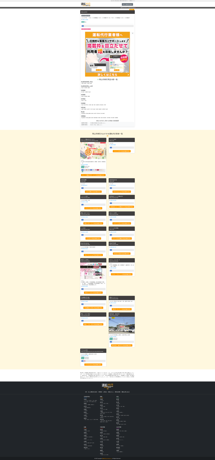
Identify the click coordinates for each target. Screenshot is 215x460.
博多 (118, 430)
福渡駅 (82, 109)
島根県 (101, 432)
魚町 (93, 442)
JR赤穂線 (83, 90)
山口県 (101, 441)
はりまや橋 (106, 454)
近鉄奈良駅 (90, 445)
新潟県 (117, 399)
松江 (102, 433)
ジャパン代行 (113, 139)
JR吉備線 (83, 103)
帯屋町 (102, 454)
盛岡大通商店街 (87, 407)
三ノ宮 (86, 442)
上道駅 (88, 83)
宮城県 (85, 409)
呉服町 (118, 421)
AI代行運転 (84, 180)
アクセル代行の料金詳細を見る (93, 364)
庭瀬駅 (89, 87)
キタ (85, 439)
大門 (90, 401)
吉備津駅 (97, 104)
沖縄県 (117, 450)
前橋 (102, 406)
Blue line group (85, 243)
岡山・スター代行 (85, 314)
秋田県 (85, 412)
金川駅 (88, 109)
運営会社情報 (117, 391)
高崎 (104, 406)
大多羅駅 (86, 91)
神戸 (91, 442)
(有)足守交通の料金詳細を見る (121, 253)
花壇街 (105, 416)
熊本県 (117, 438)
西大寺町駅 (103, 113)
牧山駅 (94, 109)
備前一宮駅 (93, 104)
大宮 (102, 409)
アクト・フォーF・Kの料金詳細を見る (121, 274)
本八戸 (86, 404)
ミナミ (88, 439)
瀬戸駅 (85, 83)
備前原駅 (100, 109)
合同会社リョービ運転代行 (116, 196)
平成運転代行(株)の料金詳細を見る (93, 308)
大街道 (102, 451)
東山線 (82, 111)
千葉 (111, 412)
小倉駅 (125, 430)
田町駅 (99, 117)
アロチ (88, 448)
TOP (86, 391)
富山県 (117, 402)
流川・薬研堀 (106, 439)
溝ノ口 (104, 421)
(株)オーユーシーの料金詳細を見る (122, 309)
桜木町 (118, 403)
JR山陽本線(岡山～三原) (87, 86)
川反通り (86, 413)
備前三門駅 (86, 104)
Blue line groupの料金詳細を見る (93, 255)
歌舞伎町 (101, 417)
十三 (91, 439)
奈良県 (85, 444)
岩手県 (85, 406)
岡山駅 (91, 83)
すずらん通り (86, 401)
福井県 (117, 408)
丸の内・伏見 (123, 424)
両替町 (121, 421)
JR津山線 (83, 107)
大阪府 (85, 438)
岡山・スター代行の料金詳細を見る (93, 324)
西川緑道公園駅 (88, 113)
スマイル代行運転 (114, 228)
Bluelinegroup (113, 180)
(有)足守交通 (113, 243)
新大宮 (86, 445)
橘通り (122, 445)
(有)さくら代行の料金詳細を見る (93, 292)
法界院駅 (103, 109)
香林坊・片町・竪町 (120, 406)
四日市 (86, 430)
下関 (102, 442)
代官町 (104, 433)
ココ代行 (83, 228)
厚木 (111, 420)
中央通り (118, 415)
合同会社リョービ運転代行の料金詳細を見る (122, 207)
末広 (95, 401)
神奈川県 (102, 419)
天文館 (118, 448)
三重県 (85, 429)
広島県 (101, 438)
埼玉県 (101, 408)
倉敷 (104, 436)
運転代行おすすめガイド (124, 7)
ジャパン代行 (84, 196)
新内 (85, 448)
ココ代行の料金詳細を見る (93, 238)
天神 (122, 430)
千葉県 (101, 411)
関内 (104, 420)
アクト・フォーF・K (115, 259)
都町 (118, 442)
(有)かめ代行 (84, 12)
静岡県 (117, 420)
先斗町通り (91, 436)
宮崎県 (117, 444)
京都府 (85, 435)
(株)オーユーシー (114, 297)
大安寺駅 (89, 104)
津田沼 (101, 413)
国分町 (86, 410)
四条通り (86, 436)
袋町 (125, 415)
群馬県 (101, 405)
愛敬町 (118, 433)
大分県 (117, 441)
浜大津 (86, 433)
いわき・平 (91, 419)
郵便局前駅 (96, 117)
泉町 (107, 403)
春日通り (121, 412)
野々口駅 (91, 109)
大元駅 (85, 100)
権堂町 (122, 415)
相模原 (101, 421)
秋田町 (102, 445)
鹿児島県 (118, 447)
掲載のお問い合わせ (126, 391)
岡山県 (130, 7)
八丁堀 (102, 439)
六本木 (108, 416)
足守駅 (105, 104)
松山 (118, 451)
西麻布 (102, 416)
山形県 (85, 415)
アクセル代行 (84, 350)
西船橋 (102, 412)
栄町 (104, 413)
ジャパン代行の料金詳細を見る (93, 208)
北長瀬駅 (85, 87)
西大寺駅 (82, 91)
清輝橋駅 (116, 117)
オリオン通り (103, 403)
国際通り (121, 451)
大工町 (102, 400)
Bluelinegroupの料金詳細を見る (122, 191)
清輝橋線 (83, 116)
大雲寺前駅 (108, 117)
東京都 (101, 415)
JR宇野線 (83, 99)
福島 (95, 419)
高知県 (101, 453)
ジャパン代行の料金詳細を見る (122, 151)
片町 (118, 409)
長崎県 (117, 435)
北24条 (90, 400)
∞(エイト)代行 (113, 213)
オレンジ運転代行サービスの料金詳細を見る (93, 175)
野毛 (102, 420)
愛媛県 (101, 450)
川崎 (106, 420)
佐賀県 (117, 432)
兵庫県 (85, 441)
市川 (108, 412)
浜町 (123, 436)
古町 (118, 400)
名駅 (119, 424)
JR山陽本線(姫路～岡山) (87, 81)
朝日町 (102, 430)
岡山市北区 (83, 15)
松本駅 (127, 415)
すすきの (86, 400)
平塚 (108, 420)
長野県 (117, 414)
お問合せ (105, 391)
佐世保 (121, 436)
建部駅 (85, 109)
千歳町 (124, 421)
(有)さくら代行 (84, 259)
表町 (106, 436)
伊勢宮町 (108, 433)
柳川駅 (92, 113)
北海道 (85, 399)
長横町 (89, 404)
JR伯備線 (83, 94)
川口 (104, 409)
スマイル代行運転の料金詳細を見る (122, 238)
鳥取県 (101, 429)
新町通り (92, 404)
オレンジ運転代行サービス (88, 139)
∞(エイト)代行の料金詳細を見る (122, 223)
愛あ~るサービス (85, 213)
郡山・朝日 (87, 419)
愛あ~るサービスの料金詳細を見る (93, 223)
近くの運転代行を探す (92, 391)
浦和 (106, 409)
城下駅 (95, 113)
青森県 (85, 403)
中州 (120, 430)
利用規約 (100, 391)
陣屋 (97, 419)
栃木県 (101, 402)
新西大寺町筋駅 (103, 117)
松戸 (105, 412)
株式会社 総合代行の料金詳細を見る (121, 345)
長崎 (118, 436)
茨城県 (101, 399)
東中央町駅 (112, 117)
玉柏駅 (97, 109)
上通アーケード (120, 439)
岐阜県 (117, 417)
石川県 (117, 405)
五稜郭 (92, 401)
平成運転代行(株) (85, 297)
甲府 (118, 412)
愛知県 (117, 423)
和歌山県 (85, 447)
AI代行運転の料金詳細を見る (93, 191)
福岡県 (117, 429)
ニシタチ (118, 445)
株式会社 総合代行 (115, 314)
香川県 (101, 447)
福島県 (85, 418)
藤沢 (107, 421)
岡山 (102, 436)
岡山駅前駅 (83, 113)
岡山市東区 (88, 15)
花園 (96, 400)
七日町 (86, 416)
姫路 (88, 442)
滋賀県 (85, 432)
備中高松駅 (101, 104)
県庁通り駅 (98, 113)
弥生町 (105, 430)
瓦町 (102, 448)
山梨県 (117, 411)
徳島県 (101, 444)
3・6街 (93, 400)
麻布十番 (111, 416)
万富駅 (82, 83)
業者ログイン (111, 391)
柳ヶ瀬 (118, 418)
